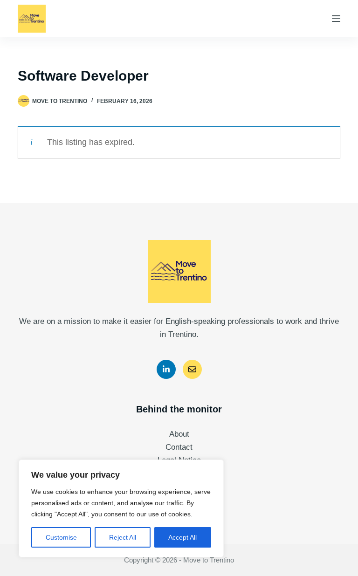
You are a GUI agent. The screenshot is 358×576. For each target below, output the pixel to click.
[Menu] (336, 18)
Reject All (122, 537)
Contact (179, 447)
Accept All (182, 537)
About (179, 434)
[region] (121, 508)
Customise (61, 537)
